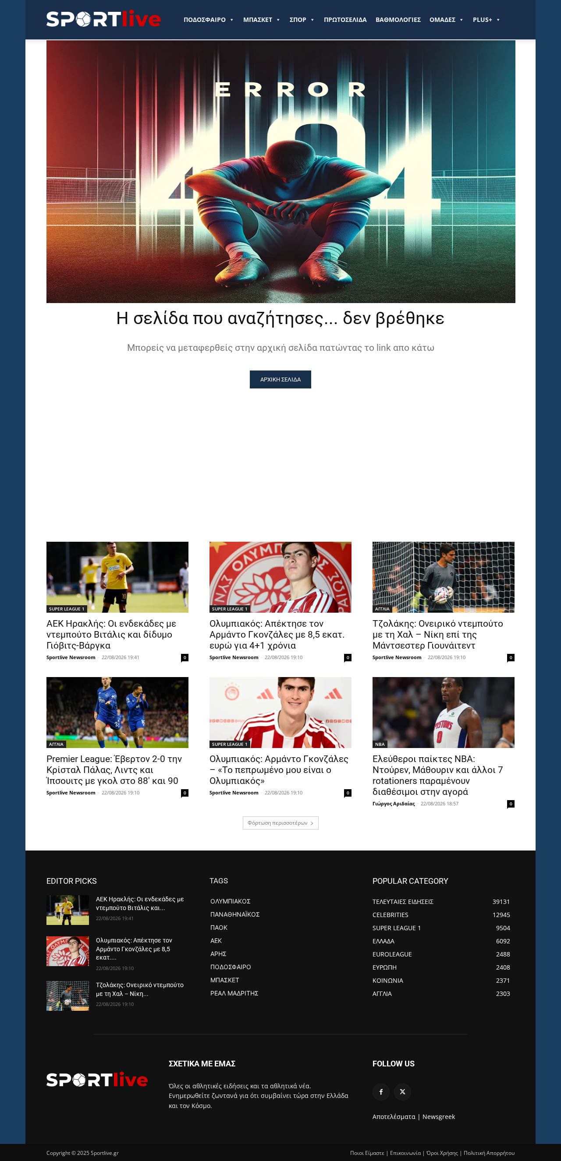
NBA (380, 744)
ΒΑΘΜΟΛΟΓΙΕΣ (398, 19)
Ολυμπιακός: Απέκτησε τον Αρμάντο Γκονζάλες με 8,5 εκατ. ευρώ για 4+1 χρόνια (277, 634)
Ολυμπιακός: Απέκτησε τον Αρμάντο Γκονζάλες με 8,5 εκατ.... (134, 949)
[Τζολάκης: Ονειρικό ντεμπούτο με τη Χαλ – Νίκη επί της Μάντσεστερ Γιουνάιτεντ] (444, 577)
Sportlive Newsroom (71, 657)
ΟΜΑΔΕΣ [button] (442, 19)
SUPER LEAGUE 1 (67, 609)
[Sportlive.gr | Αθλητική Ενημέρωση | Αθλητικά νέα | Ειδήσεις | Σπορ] (97, 1079)
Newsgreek (439, 1116)
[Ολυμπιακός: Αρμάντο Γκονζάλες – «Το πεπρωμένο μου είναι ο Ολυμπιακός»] (280, 712)
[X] (402, 1092)
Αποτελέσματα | (397, 1116)
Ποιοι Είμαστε (367, 1153)
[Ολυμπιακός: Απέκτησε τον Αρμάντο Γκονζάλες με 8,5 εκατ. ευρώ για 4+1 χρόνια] (280, 577)
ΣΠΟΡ (298, 19)
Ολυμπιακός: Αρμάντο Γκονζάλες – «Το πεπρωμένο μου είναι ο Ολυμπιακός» (278, 770)
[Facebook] (381, 1092)
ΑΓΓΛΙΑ (382, 609)
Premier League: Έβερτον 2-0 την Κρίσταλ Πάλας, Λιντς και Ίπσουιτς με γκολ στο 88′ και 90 (114, 770)
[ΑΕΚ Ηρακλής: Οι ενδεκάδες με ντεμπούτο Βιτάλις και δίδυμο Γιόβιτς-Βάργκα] (117, 577)
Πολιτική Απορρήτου (489, 1153)
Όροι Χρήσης (442, 1153)
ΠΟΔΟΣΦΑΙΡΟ (205, 19)
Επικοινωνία (405, 1153)
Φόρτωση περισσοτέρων (278, 822)
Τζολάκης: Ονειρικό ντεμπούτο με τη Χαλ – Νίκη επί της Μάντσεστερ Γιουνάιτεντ (438, 634)
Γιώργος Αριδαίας (394, 803)
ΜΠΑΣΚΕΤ (257, 19)
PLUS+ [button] (482, 19)
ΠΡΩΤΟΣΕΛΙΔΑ (345, 19)
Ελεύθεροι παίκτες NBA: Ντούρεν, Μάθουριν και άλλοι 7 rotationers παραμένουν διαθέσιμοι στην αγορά (438, 775)
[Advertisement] (280, 454)
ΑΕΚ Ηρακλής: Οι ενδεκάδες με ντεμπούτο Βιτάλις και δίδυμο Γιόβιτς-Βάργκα (111, 634)
